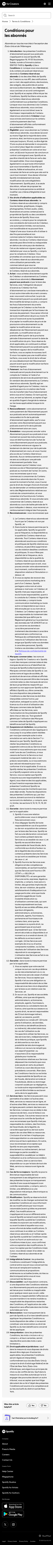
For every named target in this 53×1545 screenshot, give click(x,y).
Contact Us (7, 1459)
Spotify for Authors (10, 1492)
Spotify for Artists (10, 1487)
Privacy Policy (23, 1541)
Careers (5, 1454)
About (5, 1443)
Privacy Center (12, 1541)
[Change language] (45, 4)
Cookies (32, 1541)
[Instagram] (13, 1524)
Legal (4, 1541)
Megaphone (7, 1476)
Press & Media (8, 1449)
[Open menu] (49, 4)
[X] (5, 1524)
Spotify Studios (9, 1482)
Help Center (7, 1471)
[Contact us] (47, 1418)
